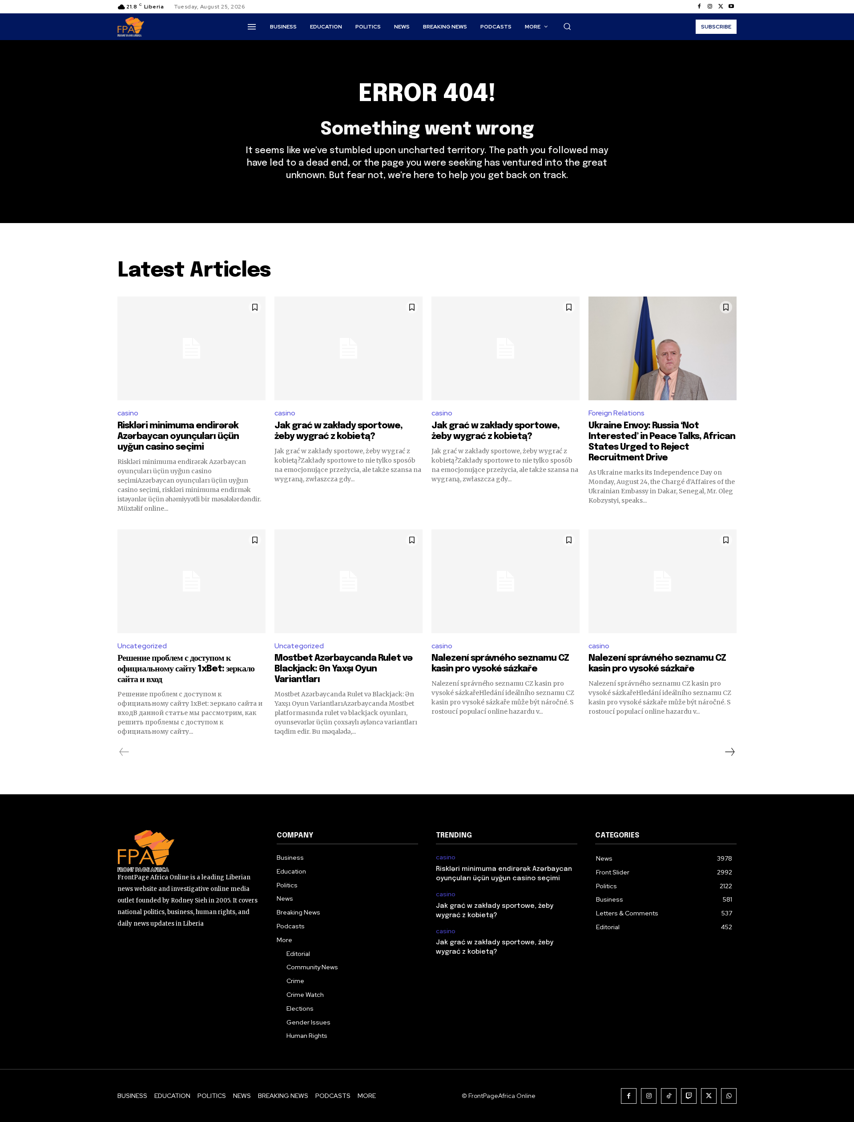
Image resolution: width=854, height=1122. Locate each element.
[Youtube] (731, 6)
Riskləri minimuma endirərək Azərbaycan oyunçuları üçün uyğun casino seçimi (178, 436)
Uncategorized (142, 645)
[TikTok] (669, 1096)
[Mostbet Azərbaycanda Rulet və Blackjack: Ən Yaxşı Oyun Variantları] (348, 581)
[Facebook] (699, 6)
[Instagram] (710, 6)
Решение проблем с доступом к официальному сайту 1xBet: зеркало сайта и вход (185, 669)
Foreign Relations (616, 413)
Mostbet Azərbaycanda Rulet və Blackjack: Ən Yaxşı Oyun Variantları (343, 669)
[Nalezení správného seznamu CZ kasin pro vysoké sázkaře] (505, 581)
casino (127, 413)
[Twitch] (689, 1096)
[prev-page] (124, 752)
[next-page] (729, 752)
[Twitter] (720, 6)
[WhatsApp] (729, 1096)
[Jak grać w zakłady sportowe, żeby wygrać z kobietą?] (348, 348)
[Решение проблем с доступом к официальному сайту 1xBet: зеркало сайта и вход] (191, 581)
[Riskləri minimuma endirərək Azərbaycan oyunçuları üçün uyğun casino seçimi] (191, 348)
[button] (567, 26)
